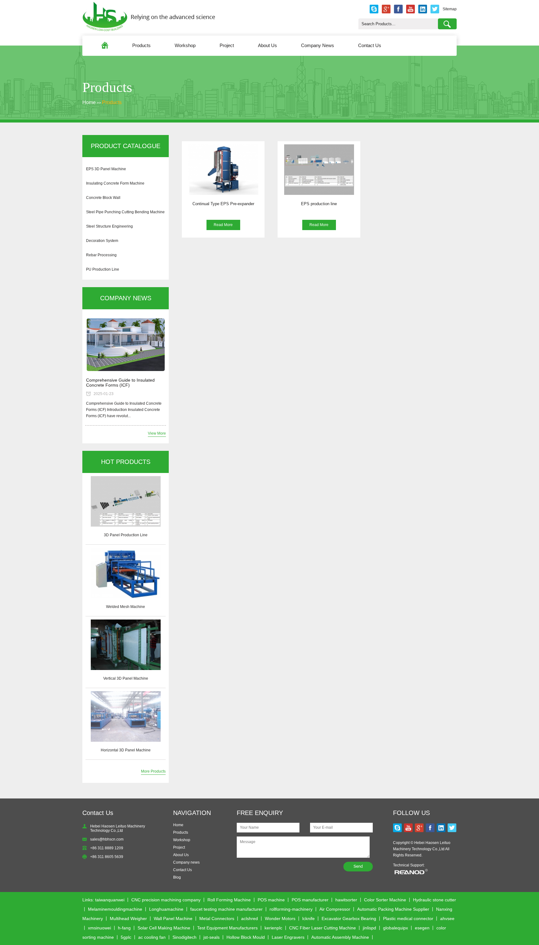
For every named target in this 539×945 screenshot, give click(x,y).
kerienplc (273, 927)
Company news (186, 862)
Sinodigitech (184, 937)
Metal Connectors (216, 918)
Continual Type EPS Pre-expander (223, 203)
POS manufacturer (310, 899)
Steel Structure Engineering (109, 226)
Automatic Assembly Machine (340, 937)
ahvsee (447, 918)
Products (141, 45)
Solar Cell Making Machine (164, 927)
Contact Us (369, 45)
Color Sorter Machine (385, 899)
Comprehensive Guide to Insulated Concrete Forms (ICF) (120, 383)
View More (157, 433)
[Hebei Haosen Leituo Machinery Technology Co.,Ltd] (148, 30)
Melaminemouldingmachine (115, 909)
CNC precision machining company (166, 899)
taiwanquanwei (109, 899)
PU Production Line (102, 269)
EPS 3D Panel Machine (106, 169)
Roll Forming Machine (229, 899)
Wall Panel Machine (173, 918)
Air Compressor (334, 909)
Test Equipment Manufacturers (227, 927)
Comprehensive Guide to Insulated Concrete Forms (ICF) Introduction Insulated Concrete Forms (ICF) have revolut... (124, 409)
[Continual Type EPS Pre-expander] (223, 169)
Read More (223, 225)
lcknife (308, 918)
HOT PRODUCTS (125, 461)
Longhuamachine (166, 909)
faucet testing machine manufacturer (226, 909)
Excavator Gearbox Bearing (349, 918)
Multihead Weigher (128, 918)
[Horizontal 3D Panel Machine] (125, 716)
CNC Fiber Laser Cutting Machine (322, 927)
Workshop (185, 45)
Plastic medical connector (408, 918)
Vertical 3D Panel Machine (125, 678)
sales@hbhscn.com (107, 839)
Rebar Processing (101, 255)
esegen (422, 927)
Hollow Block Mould (245, 937)
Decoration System (102, 241)
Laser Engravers (288, 937)
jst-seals (211, 937)
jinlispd (369, 927)
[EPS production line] (319, 169)
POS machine (271, 899)
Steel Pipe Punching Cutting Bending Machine (125, 212)
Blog (177, 877)
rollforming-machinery (291, 909)
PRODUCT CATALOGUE (125, 145)
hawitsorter (346, 899)
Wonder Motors (280, 918)
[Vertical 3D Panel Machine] (125, 645)
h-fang (124, 927)
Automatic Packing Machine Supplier (393, 909)
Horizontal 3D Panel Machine (126, 750)
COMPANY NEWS (125, 298)
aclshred (249, 918)
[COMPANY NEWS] (125, 344)
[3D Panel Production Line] (125, 501)
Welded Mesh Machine (125, 607)
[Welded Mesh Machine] (125, 573)
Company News (317, 45)
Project (227, 45)
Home (89, 102)
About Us (267, 45)
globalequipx (395, 927)
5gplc (126, 937)
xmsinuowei (99, 927)
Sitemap (450, 9)
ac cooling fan (152, 937)
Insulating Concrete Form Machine (115, 183)
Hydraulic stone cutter (434, 899)
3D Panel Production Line (126, 535)
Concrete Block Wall (103, 197)
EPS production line (319, 203)
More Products (153, 771)
